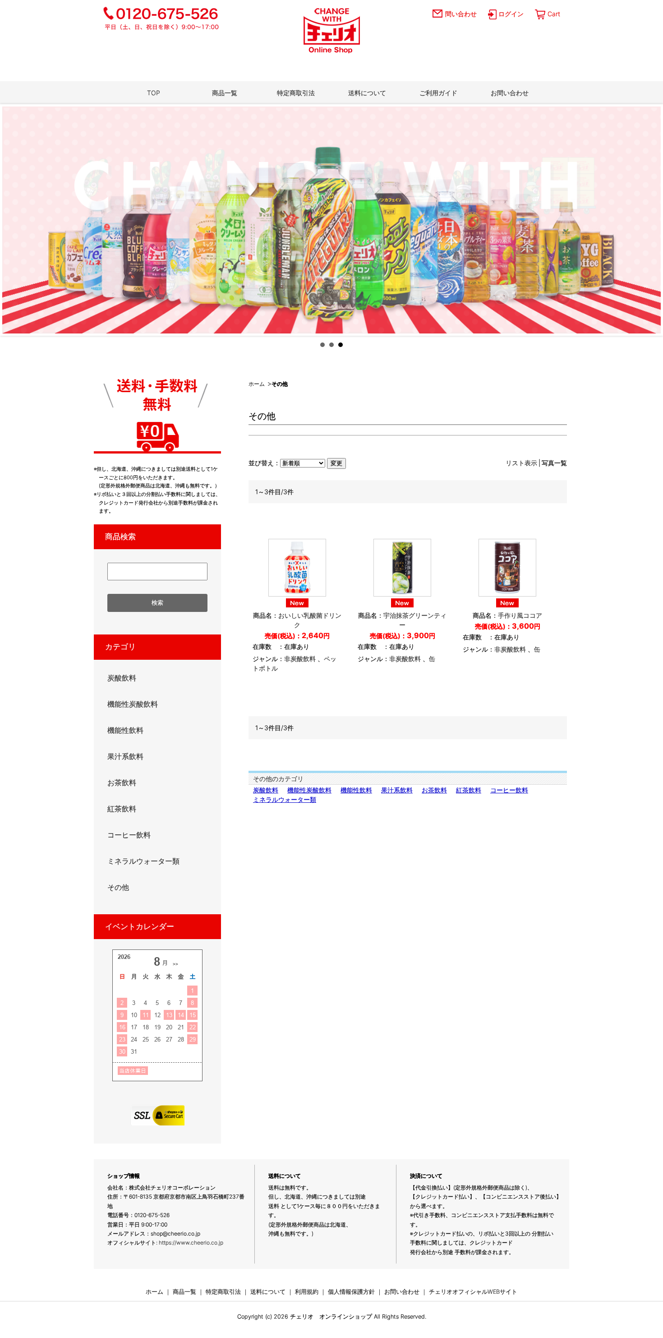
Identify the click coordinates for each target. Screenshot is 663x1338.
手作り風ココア (520, 615)
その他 (118, 887)
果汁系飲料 (397, 790)
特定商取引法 (296, 93)
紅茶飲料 (468, 790)
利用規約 (306, 1291)
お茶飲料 (434, 790)
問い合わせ (461, 14)
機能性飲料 (356, 790)
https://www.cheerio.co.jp (191, 1242)
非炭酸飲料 (300, 658)
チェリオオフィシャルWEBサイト (473, 1291)
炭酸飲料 (265, 790)
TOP (153, 93)
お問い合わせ (510, 93)
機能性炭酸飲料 (309, 790)
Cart (554, 14)
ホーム (257, 383)
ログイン (511, 14)
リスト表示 (521, 463)
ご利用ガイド (438, 93)
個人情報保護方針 (351, 1291)
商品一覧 (224, 93)
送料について (367, 93)
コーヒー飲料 (509, 790)
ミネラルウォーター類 (284, 799)
